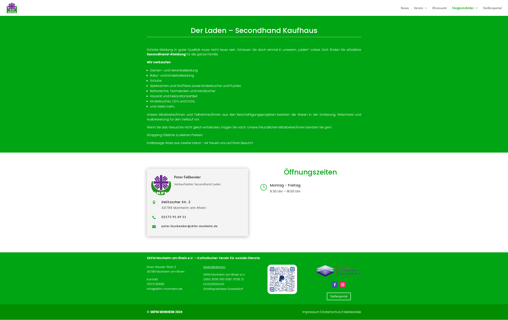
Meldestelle (352, 312)
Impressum (311, 312)
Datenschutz (332, 312)
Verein (418, 8)
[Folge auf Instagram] (343, 285)
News (405, 8)
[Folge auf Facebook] (335, 285)
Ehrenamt (439, 8)
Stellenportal (492, 8)
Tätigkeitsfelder (463, 8)
